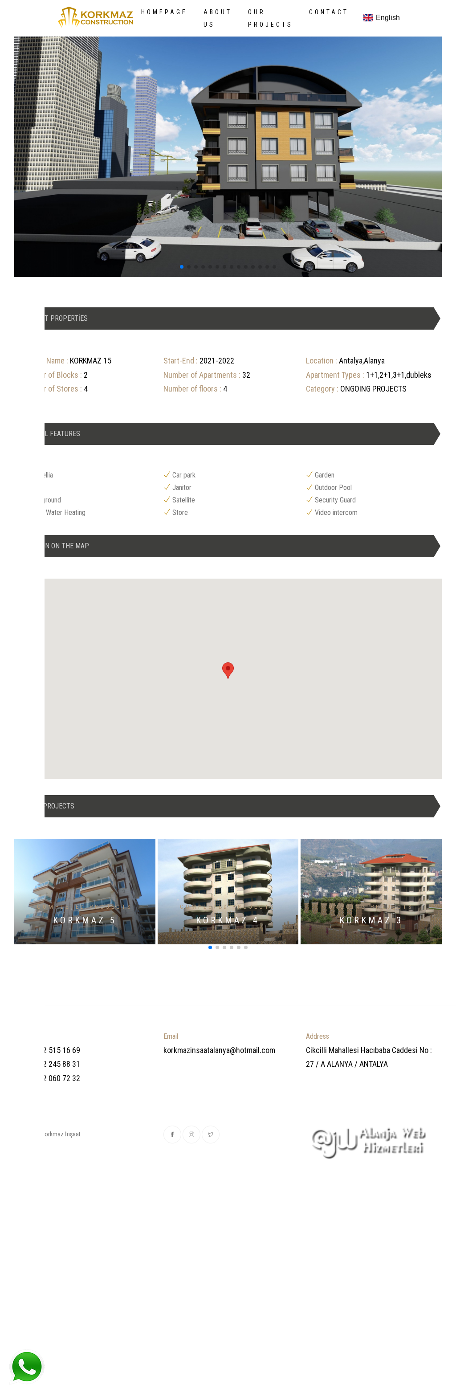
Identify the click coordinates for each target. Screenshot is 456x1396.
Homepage (164, 12)
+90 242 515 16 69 (50, 1050)
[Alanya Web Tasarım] (370, 1142)
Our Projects (270, 18)
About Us (218, 18)
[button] (181, 267)
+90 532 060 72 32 (50, 1078)
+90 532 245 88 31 (50, 1064)
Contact (329, 12)
